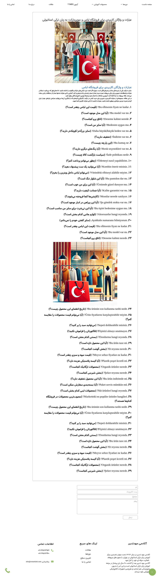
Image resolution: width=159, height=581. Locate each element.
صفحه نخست (147, 4)
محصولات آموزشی (100, 4)
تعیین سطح (85, 558)
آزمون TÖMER (72, 4)
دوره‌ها (125, 4)
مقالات (51, 4)
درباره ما (31, 4)
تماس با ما (10, 4)
